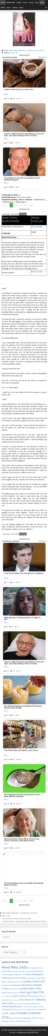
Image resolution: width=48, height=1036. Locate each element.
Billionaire (21, 50)
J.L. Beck (9, 982)
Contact (15, 8)
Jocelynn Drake (13, 989)
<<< (4, 205)
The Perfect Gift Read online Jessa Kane (16, 918)
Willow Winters (24, 1021)
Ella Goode (14, 53)
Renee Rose (33, 1009)
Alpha (42, 2)
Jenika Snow (35, 981)
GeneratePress (33, 1032)
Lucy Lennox (14, 1000)
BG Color (14, 214)
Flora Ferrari (16, 977)
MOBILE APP (11, 2)
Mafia (3, 8)
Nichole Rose (9, 1006)
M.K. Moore (28, 999)
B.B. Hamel (33, 968)
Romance (40, 50)
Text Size (23, 214)
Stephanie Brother (32, 1018)
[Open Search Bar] (46, 7)
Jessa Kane (18, 985)
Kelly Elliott (15, 993)
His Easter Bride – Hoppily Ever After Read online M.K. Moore (24, 921)
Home (3, 2)
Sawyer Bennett (16, 1018)
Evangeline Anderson (15, 974)
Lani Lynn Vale (32, 992)
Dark (37, 2)
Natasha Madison (33, 1004)
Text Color (6, 214)
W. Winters (13, 1021)
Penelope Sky (8, 1009)
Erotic (8, 8)
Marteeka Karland (19, 1004)
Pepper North (20, 1009)
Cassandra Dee (17, 971)
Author (19, 2)
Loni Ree (36, 996)
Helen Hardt (30, 978)
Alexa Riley (14, 967)
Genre (25, 2)
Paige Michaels (38, 1007)
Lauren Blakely (7, 996)
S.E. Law (13, 1013)
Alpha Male (13, 50)
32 (31, 205)
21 (24, 205)
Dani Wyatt (29, 971)
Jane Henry (19, 982)
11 (21, 205)
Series (31, 2)
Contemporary (31, 50)
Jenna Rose (7, 985)
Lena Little (22, 995)
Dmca (21, 8)
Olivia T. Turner (24, 1007)
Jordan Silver (31, 988)
